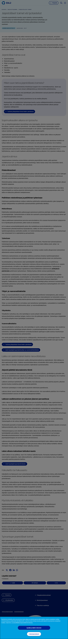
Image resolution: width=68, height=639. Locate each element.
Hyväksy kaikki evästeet (34, 628)
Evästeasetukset (34, 634)
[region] (34, 628)
